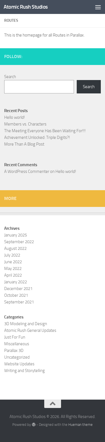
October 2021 (16, 295)
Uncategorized (17, 357)
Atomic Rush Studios (26, 7)
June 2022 (13, 261)
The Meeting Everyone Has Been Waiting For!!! (45, 130)
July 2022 (12, 255)
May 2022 (13, 268)
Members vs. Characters (25, 124)
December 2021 (18, 288)
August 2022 (15, 248)
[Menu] (98, 7)
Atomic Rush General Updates (30, 330)
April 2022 (13, 275)
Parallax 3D (14, 350)
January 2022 (15, 281)
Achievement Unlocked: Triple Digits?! (37, 137)
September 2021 (19, 302)
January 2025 (15, 235)
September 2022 (19, 241)
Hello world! (14, 117)
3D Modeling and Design (25, 323)
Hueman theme (80, 424)
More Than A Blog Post (24, 144)
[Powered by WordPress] (33, 424)
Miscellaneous (16, 343)
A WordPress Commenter (26, 171)
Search (10, 76)
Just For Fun (14, 337)
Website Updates (19, 363)
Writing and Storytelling (24, 370)
